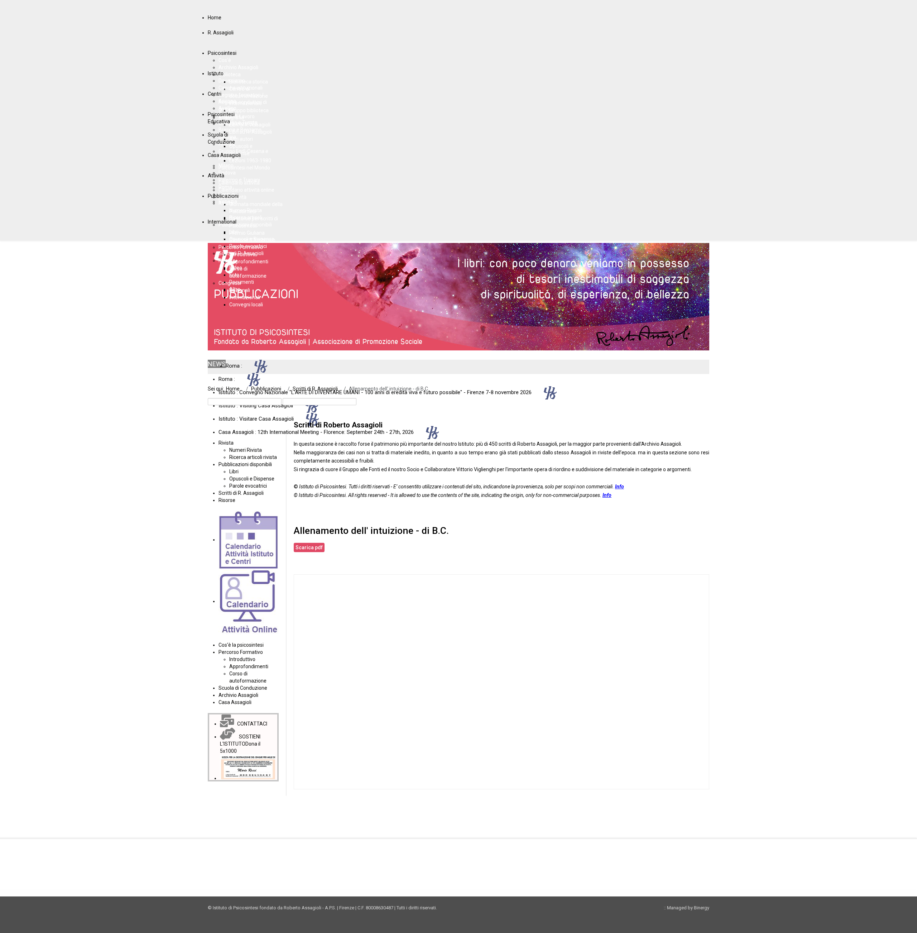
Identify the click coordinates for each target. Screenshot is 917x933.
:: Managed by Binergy (686, 907)
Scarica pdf (309, 547)
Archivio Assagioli (661, 444)
